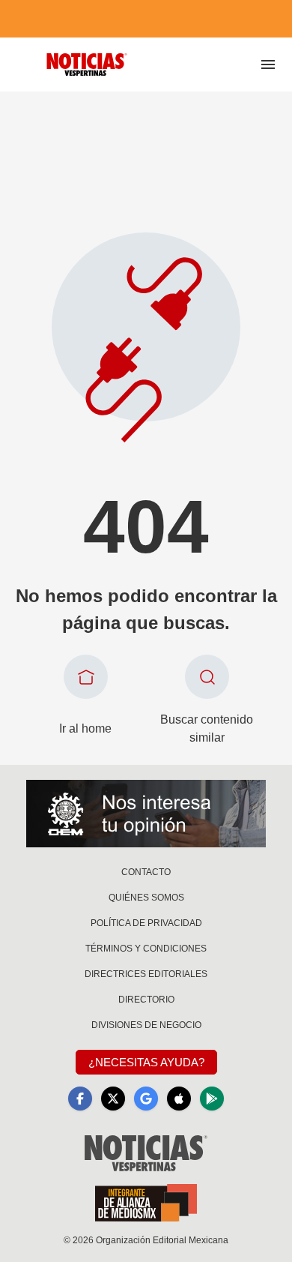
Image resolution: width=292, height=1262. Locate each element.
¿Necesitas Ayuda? (146, 1062)
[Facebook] (80, 1099)
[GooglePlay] (212, 1099)
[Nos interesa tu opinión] (146, 813)
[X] (113, 1099)
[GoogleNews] (146, 1099)
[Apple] (179, 1099)
